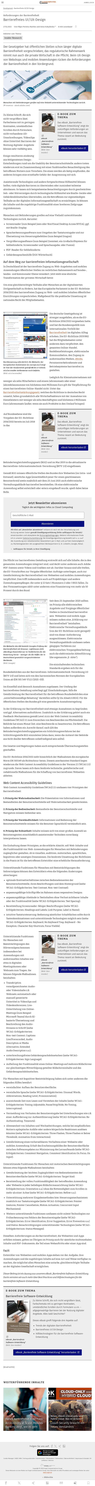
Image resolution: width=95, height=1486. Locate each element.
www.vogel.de (47, 1472)
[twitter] (20, 1483)
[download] (75, 1483)
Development (8, 8)
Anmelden (89, 2)
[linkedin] (47, 1483)
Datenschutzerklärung (32, 538)
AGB (16, 1458)
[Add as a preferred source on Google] (47, 1452)
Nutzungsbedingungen (49, 535)
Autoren (51, 1460)
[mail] (61, 1483)
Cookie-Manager (8, 1458)
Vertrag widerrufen (29, 1458)
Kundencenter (40, 1458)
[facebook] (6, 1483)
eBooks (78, 359)
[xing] (33, 1483)
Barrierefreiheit (58, 332)
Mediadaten (50, 1458)
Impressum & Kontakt (82, 1458)
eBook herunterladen (72, 148)
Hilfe (20, 1458)
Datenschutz (59, 1458)
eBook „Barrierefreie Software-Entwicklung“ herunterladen (46, 1352)
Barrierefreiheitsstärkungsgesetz (21, 392)
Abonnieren (47, 523)
